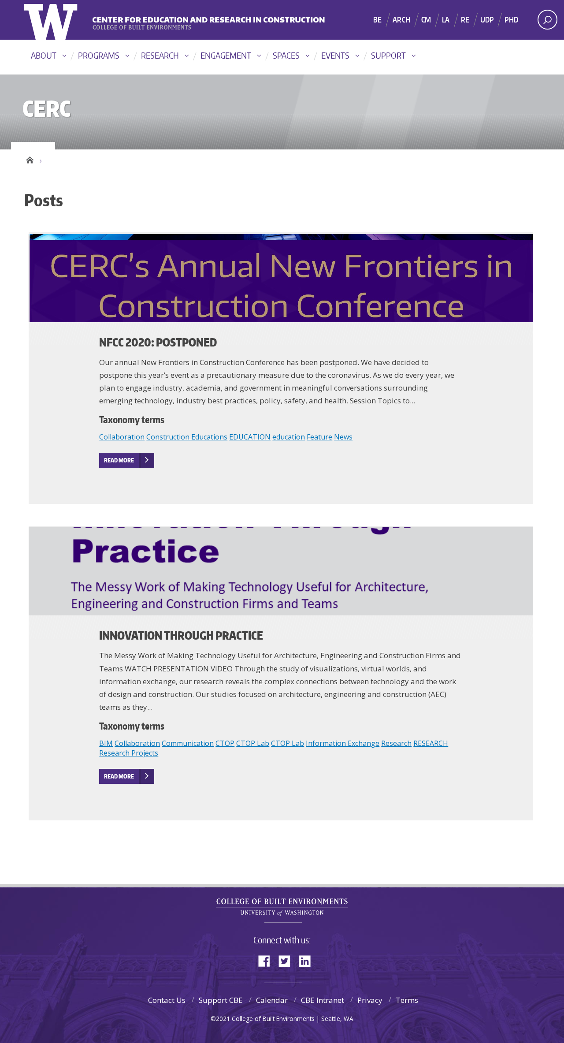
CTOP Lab (252, 743)
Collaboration (122, 437)
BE (377, 19)
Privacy (369, 1000)
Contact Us (167, 1000)
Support (388, 55)
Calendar (272, 1000)
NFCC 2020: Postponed (158, 342)
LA (445, 19)
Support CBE (221, 1000)
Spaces (286, 55)
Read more (119, 460)
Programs (98, 55)
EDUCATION (250, 437)
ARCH (401, 19)
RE (465, 19)
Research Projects (128, 753)
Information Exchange (342, 743)
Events (335, 55)
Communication (188, 743)
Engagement (225, 55)
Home (29, 159)
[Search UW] (547, 20)
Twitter (287, 960)
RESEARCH (430, 743)
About (43, 55)
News (343, 437)
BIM (106, 743)
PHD (511, 19)
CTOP (224, 743)
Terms (407, 1000)
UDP (487, 19)
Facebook (267, 960)
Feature (319, 437)
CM (426, 19)
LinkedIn (308, 960)
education (288, 437)
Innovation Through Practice (181, 635)
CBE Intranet (322, 1000)
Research (160, 55)
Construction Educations (186, 437)
